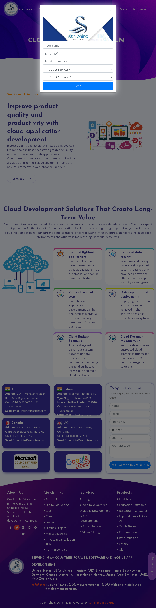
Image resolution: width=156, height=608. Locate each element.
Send (78, 86)
